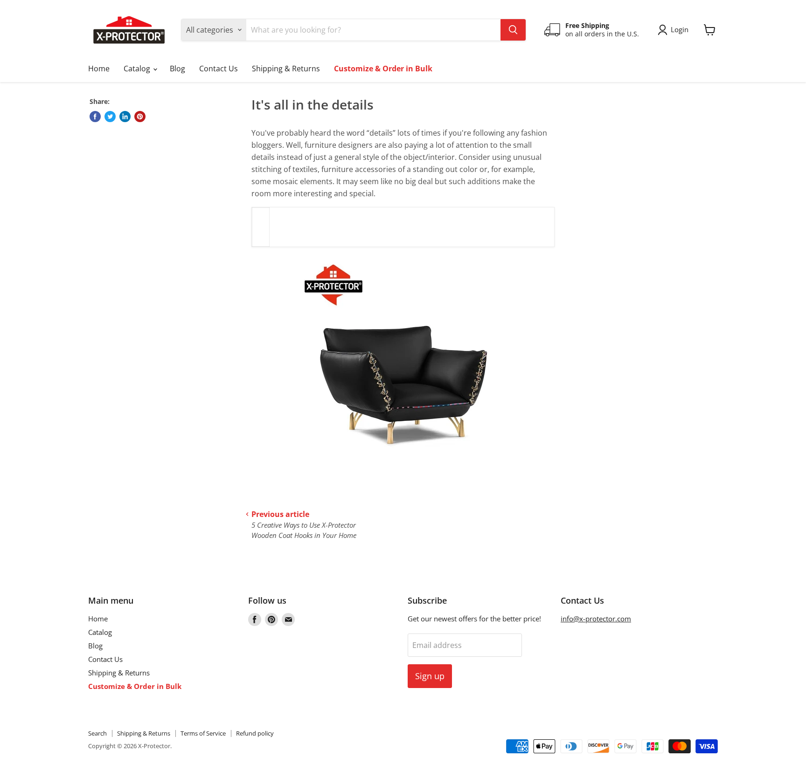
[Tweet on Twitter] (110, 116)
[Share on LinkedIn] (125, 116)
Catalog (138, 68)
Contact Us (218, 68)
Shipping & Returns (286, 68)
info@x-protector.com (596, 618)
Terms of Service (203, 733)
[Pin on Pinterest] (140, 116)
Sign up (430, 676)
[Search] (513, 30)
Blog (177, 68)
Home (99, 68)
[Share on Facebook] (95, 116)
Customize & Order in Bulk (383, 68)
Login (679, 29)
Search (97, 733)
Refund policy (255, 733)
